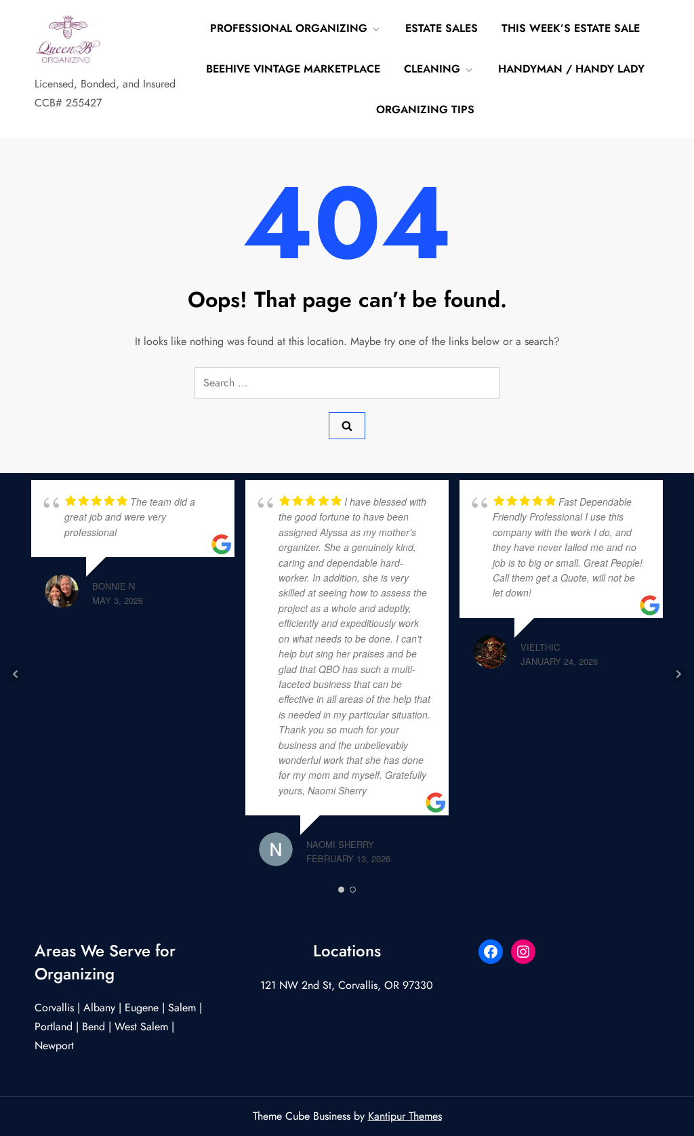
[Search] (347, 425)
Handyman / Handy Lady (571, 69)
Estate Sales (441, 28)
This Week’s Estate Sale (571, 28)
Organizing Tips (425, 109)
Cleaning (432, 69)
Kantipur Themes (405, 1116)
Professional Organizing (288, 28)
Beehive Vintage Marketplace (293, 69)
